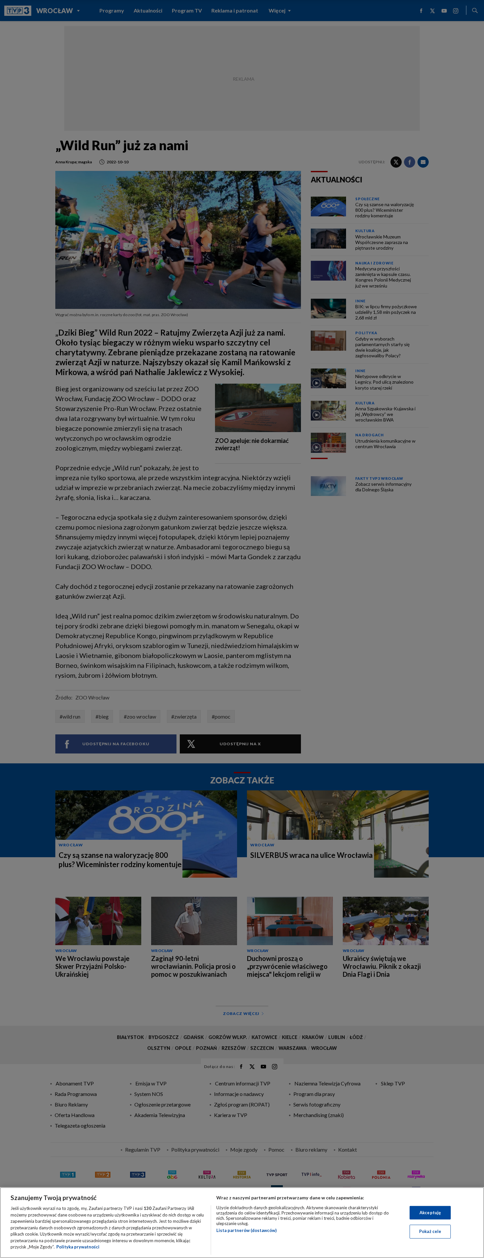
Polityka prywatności (77, 1246)
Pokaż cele (430, 1231)
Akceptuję (430, 1212)
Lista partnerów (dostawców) (246, 1230)
